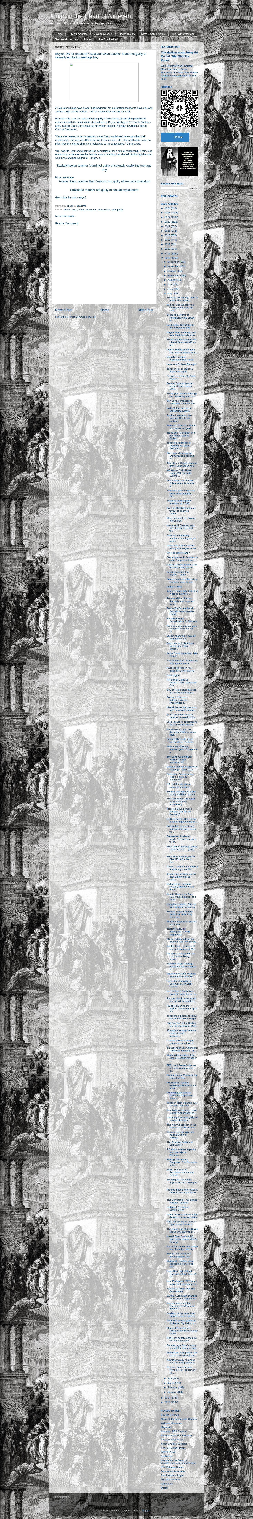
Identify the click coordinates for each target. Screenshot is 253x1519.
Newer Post (63, 310)
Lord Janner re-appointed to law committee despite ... (182, 723)
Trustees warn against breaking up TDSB (179, 502)
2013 (168, 1402)
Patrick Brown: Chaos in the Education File (182, 1076)
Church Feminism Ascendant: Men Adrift (180, 358)
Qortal (164, 1488)
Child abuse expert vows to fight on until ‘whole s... (181, 1223)
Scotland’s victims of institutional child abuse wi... (181, 318)
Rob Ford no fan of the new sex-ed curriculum (182, 1339)
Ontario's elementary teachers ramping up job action (181, 538)
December (173, 262)
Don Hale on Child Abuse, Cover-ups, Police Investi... (181, 646)
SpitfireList (166, 1456)
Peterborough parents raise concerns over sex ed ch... (182, 629)
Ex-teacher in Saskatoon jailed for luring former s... (182, 992)
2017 (168, 249)
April (170, 1378)
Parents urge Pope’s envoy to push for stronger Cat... (182, 1346)
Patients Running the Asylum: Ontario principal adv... (182, 1009)
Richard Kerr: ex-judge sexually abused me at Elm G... (180, 887)
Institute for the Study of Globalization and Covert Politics (178, 1461)
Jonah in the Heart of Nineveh (90, 15)
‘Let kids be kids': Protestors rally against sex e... (182, 662)
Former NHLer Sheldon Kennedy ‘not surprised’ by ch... (181, 601)
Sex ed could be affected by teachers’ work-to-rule (182, 580)
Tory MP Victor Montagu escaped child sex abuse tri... (181, 966)
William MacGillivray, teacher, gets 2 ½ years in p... (182, 749)
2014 (168, 1397)
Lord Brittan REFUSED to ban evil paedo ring (180, 326)
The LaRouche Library (173, 1448)
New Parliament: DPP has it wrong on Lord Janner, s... (182, 1282)
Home (59, 33)
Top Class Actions (170, 1479)
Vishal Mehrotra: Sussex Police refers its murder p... (181, 483)
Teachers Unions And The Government (181, 1290)
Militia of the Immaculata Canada (179, 1419)
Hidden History (126, 33)
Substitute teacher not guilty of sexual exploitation (104, 190)
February (172, 1387)
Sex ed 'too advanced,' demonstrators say (179, 1255)
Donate (178, 137)
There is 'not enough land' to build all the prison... (182, 298)
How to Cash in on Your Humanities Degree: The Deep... (181, 897)
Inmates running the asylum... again (178, 573)
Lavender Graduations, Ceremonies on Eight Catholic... (179, 984)
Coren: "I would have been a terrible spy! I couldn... (182, 868)
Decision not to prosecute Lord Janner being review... (180, 956)
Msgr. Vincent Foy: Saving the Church (181, 519)
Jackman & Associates (173, 1471)
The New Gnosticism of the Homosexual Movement (181, 1126)
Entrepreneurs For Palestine (176, 1435)
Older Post (145, 310)
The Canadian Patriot (172, 1439)
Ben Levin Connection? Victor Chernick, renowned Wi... (179, 759)
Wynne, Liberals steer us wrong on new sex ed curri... (180, 308)
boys (74, 209)
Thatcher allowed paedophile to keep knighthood (178, 932)
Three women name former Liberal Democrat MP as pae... (182, 342)
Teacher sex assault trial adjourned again (180, 370)
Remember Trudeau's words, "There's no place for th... (181, 839)
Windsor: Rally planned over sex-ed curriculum (182, 1104)
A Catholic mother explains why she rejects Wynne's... (181, 1152)
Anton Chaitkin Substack (174, 1444)
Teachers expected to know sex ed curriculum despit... (182, 1017)
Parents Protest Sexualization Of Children (182, 620)
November (173, 266)
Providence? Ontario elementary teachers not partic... (181, 1085)
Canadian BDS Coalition (174, 1431)
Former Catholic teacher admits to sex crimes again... (180, 386)
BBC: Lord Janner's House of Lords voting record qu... (181, 1068)
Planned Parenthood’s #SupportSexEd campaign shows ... (182, 1331)
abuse (67, 209)
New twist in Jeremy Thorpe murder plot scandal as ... (182, 1111)
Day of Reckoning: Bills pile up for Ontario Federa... (181, 691)
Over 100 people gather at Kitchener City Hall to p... (181, 1322)
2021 (168, 230)
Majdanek (166, 1427)
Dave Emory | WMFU (153, 33)
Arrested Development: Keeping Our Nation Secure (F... (179, 812)
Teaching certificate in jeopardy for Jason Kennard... (179, 446)
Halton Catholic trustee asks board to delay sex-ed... (182, 566)
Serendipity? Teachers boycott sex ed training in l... (182, 1182)
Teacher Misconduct (66, 39)
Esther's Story (174, 586)
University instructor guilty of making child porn (182, 1118)
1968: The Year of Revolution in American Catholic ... (180, 1172)
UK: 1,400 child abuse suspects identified (179, 785)
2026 (168, 208)
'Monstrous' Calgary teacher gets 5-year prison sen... (182, 464)
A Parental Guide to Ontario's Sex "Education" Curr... (182, 682)
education (91, 209)
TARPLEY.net (168, 1452)
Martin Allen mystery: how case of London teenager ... (182, 1058)
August (171, 280)
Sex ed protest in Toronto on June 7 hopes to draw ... (182, 558)
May (170, 293)
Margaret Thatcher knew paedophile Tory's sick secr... (180, 1264)
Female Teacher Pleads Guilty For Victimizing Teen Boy (180, 914)
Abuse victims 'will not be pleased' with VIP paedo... (182, 940)
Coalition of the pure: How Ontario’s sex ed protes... (182, 1314)
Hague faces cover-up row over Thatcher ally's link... (182, 333)
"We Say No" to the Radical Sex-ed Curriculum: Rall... (182, 1024)
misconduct (104, 209)
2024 (168, 217)
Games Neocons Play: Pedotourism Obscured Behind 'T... (180, 1306)
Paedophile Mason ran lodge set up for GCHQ (180, 669)
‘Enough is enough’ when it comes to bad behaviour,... (181, 1033)
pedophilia (117, 209)
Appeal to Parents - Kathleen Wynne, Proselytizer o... (177, 700)
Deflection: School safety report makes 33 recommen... (180, 777)
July (169, 284)
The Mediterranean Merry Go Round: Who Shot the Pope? (179, 56)
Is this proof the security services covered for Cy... (182, 716)
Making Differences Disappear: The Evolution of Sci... (182, 1162)
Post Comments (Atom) (83, 317)
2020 (168, 235)
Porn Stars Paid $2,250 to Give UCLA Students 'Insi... (181, 859)
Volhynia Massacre (171, 1423)
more (94, 158)
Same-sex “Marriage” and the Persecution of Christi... (181, 435)
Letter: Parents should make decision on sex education (182, 1216)
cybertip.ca (167, 1483)
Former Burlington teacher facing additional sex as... (182, 793)
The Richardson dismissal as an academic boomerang (181, 801)
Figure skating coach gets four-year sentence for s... (182, 351)
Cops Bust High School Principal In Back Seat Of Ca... (181, 1274)
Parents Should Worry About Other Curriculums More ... (182, 1192)
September (173, 275)
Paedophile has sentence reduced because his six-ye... (182, 829)
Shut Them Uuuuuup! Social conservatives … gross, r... (182, 849)
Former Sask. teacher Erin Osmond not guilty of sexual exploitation (104, 181)
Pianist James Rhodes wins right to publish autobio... (182, 708)
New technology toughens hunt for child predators (181, 1361)
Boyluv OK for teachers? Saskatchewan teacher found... (180, 611)
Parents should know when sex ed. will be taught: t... (181, 999)
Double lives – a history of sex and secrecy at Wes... (182, 947)
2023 (168, 222)
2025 (168, 212)
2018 (168, 244)
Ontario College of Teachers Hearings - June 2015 (182, 768)
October (172, 271)
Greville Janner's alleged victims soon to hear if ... (181, 1042)
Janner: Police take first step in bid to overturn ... (182, 592)
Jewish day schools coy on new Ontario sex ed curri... (181, 877)
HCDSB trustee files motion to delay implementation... (182, 820)
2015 (168, 258)
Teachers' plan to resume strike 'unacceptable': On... (180, 493)
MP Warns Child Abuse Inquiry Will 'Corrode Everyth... (179, 473)
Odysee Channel (102, 33)
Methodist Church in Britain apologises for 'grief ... (181, 427)
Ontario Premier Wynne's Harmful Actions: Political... (180, 1135)
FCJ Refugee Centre (172, 1467)
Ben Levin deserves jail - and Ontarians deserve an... (180, 456)
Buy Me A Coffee (78, 33)
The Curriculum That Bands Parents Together (182, 1201)
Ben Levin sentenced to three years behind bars (181, 402)
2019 (168, 240)
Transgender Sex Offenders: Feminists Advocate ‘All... (182, 1049)
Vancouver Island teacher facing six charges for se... (182, 547)
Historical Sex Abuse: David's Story (178, 1208)
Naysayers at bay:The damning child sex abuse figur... (181, 732)
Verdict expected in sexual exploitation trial (181, 637)
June (170, 289)
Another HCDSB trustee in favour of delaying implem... (181, 511)
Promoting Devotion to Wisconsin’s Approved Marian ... (180, 1095)
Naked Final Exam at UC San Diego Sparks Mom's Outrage (182, 1239)
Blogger (146, 1510)
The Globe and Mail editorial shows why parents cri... (182, 1230)
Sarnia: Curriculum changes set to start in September (182, 1297)
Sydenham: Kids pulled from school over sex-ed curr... (182, 1354)
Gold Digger (173, 675)
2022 (168, 226)
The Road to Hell (108, 39)
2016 (168, 253)
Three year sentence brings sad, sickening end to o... (182, 395)
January (172, 1392)
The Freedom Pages (172, 1475)
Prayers (88, 39)
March (171, 1383)
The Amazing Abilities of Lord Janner (180, 1143)
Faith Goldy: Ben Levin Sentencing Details (179, 409)
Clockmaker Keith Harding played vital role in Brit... (181, 975)
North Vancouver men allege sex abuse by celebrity (182, 1248)
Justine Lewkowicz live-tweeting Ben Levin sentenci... (179, 418)
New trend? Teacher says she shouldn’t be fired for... (181, 528)
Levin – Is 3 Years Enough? (182, 364)
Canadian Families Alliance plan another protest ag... (182, 905)
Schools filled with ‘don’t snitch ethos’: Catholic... (181, 740)
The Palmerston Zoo (183, 33)
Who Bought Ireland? (178, 553)
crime (81, 209)
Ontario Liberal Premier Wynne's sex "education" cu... (181, 1370)
